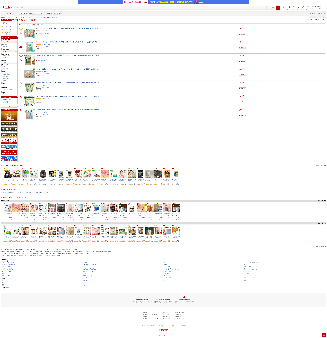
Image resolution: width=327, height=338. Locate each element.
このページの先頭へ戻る (320, 246)
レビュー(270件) (46, 31)
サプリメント (34, 17)
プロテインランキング (27, 20)
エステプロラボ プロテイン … (122, 237)
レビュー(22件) (45, 98)
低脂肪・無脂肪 (6, 75)
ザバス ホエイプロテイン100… (69, 180)
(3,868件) (18, 184)
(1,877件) (116, 241)
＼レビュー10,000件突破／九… (132, 237)
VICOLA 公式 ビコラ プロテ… (104, 214)
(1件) (88, 241)
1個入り (4, 94)
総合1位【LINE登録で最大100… (52, 180)
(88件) (44, 184)
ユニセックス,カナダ (52, 17)
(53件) (177, 184)
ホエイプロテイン (8, 29)
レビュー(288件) (46, 58)
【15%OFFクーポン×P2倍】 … (132, 180)
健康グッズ (31, 192)
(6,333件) (124, 184)
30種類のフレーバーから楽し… (87, 180)
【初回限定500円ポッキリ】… (158, 214)
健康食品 (9, 192)
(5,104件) (27, 184)
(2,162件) (142, 184)
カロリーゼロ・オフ (8, 80)
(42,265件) (27, 219)
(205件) (169, 184)
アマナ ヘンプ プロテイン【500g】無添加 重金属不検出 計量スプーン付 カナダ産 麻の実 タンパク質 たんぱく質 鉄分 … (68, 42)
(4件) (168, 219)
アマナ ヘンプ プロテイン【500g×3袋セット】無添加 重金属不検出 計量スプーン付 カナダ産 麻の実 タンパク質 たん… (68, 28)
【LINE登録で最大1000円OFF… (51, 214)
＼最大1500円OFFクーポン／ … (8, 214)
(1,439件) (142, 219)
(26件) (80, 184)
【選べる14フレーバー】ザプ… (24, 237)
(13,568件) (89, 184)
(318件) (98, 241)
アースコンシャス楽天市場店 (43, 33)
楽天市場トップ (5, 17)
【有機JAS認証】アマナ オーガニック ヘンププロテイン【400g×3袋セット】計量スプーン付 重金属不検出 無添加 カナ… (68, 69)
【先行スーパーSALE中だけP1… (78, 180)
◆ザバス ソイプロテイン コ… (140, 237)
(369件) (106, 219)
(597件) (169, 241)
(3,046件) (151, 241)
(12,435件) (160, 184)
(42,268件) (134, 184)
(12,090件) (54, 184)
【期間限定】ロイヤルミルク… (166, 214)
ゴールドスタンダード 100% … (42, 180)
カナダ (4, 51)
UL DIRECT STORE (41, 60)
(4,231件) (62, 219)
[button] (289, 8)
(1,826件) (27, 241)
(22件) (89, 219)
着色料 (4, 57)
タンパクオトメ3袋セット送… (123, 214)
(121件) (177, 241)
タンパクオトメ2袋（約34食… (176, 214)
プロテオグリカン (8, 32)
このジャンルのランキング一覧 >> (317, 17)
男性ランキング (32, 13)
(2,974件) (71, 241)
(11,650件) (18, 241)
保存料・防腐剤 (6, 56)
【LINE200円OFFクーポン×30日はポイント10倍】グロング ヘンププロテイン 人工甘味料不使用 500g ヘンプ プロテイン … (69, 55)
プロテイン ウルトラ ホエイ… (158, 180)
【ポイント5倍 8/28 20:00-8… (96, 180)
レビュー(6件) (45, 112)
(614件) (106, 241)
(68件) (71, 184)
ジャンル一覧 (312, 13)
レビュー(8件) (45, 85)
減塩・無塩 (5, 76)
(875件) (106, 184)
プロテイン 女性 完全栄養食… (122, 180)
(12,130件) (72, 219)
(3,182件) (98, 184)
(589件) (151, 219)
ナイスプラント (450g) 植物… (149, 180)
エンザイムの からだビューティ (44, 100)
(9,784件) (54, 241)
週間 (38, 25)
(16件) (115, 219)
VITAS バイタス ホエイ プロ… (25, 180)
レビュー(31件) (45, 71)
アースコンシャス (7, 85)
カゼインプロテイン (9, 31)
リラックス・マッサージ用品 (20, 192)
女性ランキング (41, 13)
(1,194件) (160, 219)
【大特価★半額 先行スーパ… (60, 214)
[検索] (278, 8)
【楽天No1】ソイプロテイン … (105, 237)
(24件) (62, 184)
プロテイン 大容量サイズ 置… (34, 180)
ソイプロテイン (7, 28)
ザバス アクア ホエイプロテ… (60, 180)
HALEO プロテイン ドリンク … (96, 214)
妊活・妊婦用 (6, 68)
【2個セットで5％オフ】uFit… (149, 237)
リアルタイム (49, 13)
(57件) (124, 219)
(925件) (62, 241)
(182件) (124, 241)
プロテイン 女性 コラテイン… (104, 180)
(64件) (35, 184)
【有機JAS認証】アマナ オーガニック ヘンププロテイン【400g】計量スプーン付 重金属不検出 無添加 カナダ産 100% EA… (69, 109)
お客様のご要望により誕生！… (78, 214)
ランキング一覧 (6, 106)
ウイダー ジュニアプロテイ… (131, 214)
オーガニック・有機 (8, 89)
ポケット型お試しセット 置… (87, 214)
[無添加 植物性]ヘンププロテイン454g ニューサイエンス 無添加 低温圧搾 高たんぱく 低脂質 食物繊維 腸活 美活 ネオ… (68, 82)
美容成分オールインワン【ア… (42, 237)
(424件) (142, 241)
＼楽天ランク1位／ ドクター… (69, 237)
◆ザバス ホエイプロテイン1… (167, 180)
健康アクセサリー (40, 192)
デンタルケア (49, 192)
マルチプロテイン (8, 26)
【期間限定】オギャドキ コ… (149, 214)
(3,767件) (36, 241)
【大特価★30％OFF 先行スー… (16, 237)
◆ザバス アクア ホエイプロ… (176, 180)
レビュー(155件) (46, 44)
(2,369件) (9, 184)
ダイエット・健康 (25, 17)
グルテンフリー (6, 73)
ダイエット (3, 192)
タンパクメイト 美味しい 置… (51, 237)
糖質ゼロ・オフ (6, 78)
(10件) (151, 184)
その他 (5, 34)
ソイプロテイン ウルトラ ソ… (95, 237)
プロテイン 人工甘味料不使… (69, 214)
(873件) (18, 219)
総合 (4, 22)
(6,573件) (9, 241)
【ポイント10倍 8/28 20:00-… (113, 214)
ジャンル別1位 (57, 13)
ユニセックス (6, 42)
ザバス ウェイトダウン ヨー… (78, 237)
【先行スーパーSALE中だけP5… (61, 237)
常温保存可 (5, 62)
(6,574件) (116, 184)
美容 (4, 66)
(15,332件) (10, 219)
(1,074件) (80, 219)
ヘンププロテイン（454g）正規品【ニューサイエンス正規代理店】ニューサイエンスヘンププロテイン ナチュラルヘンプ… (69, 96)
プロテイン (42, 17)
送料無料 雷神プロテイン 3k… (140, 180)
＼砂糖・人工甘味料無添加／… (113, 180)
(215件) (98, 219)
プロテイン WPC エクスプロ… (7, 180)
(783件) (160, 241)
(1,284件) (45, 241)
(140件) (53, 219)
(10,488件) (134, 241)
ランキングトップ (23, 13)
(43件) (133, 219)
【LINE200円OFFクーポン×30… (114, 237)
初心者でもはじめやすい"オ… (16, 180)
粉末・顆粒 (5, 46)
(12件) (80, 241)
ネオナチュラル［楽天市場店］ (44, 87)
